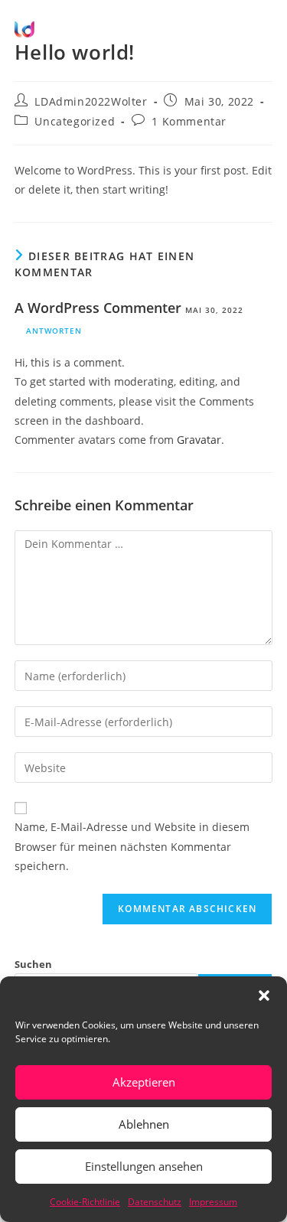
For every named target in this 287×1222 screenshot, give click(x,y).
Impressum (213, 1201)
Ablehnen (144, 1124)
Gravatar (199, 439)
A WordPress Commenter (98, 307)
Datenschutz (154, 1201)
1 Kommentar (189, 121)
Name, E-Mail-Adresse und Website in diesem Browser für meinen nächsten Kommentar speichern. (132, 846)
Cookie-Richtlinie (85, 1201)
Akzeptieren (144, 1082)
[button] (264, 995)
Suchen (33, 964)
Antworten (54, 330)
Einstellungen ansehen (144, 1166)
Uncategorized (74, 121)
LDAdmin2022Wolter (90, 101)
